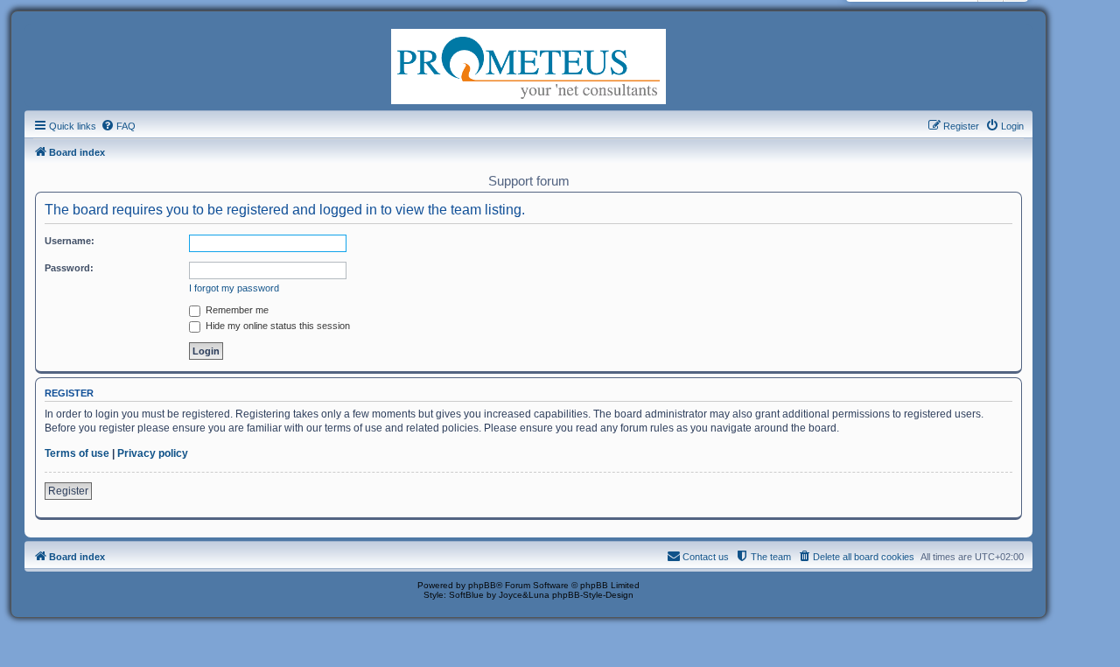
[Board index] (528, 65)
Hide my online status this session (276, 325)
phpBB (482, 585)
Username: (69, 240)
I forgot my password (234, 288)
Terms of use (77, 453)
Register (68, 491)
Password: (69, 268)
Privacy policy (152, 453)
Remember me (236, 310)
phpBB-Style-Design (593, 595)
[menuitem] (118, 126)
